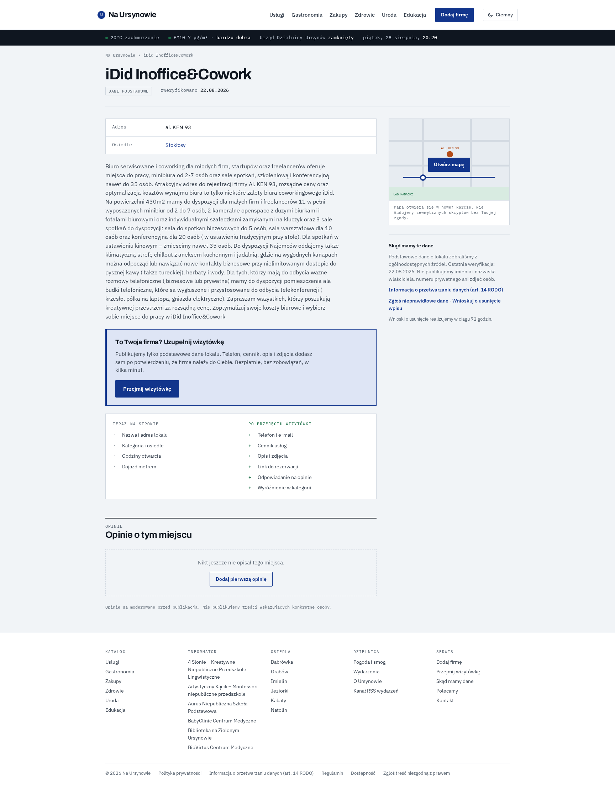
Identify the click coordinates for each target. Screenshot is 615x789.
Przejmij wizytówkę (147, 388)
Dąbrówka (282, 662)
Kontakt (445, 700)
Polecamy (447, 691)
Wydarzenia (366, 671)
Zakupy (339, 14)
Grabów (279, 671)
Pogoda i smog (369, 662)
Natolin (279, 710)
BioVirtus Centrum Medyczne (220, 747)
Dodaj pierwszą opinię (241, 579)
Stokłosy (175, 145)
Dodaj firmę (454, 14)
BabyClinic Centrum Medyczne (222, 720)
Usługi (276, 14)
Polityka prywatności (179, 773)
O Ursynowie (367, 681)
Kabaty (278, 700)
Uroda (389, 14)
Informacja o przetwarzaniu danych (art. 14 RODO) (446, 289)
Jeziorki (280, 691)
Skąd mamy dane (455, 681)
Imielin (279, 681)
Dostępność (363, 773)
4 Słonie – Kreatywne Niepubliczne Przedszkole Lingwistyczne (217, 669)
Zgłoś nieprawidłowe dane (418, 301)
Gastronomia (306, 14)
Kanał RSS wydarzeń (376, 691)
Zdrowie (365, 14)
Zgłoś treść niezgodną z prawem (416, 773)
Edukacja (415, 14)
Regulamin (332, 773)
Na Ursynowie (128, 15)
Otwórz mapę (449, 164)
